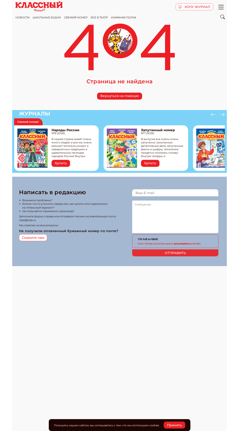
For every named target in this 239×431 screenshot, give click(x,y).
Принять (174, 425)
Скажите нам (33, 238)
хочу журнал (197, 7)
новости (22, 17)
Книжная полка (123, 17)
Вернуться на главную (119, 96)
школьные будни (47, 17)
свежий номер (75, 17)
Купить (61, 163)
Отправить (175, 253)
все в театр (99, 17)
